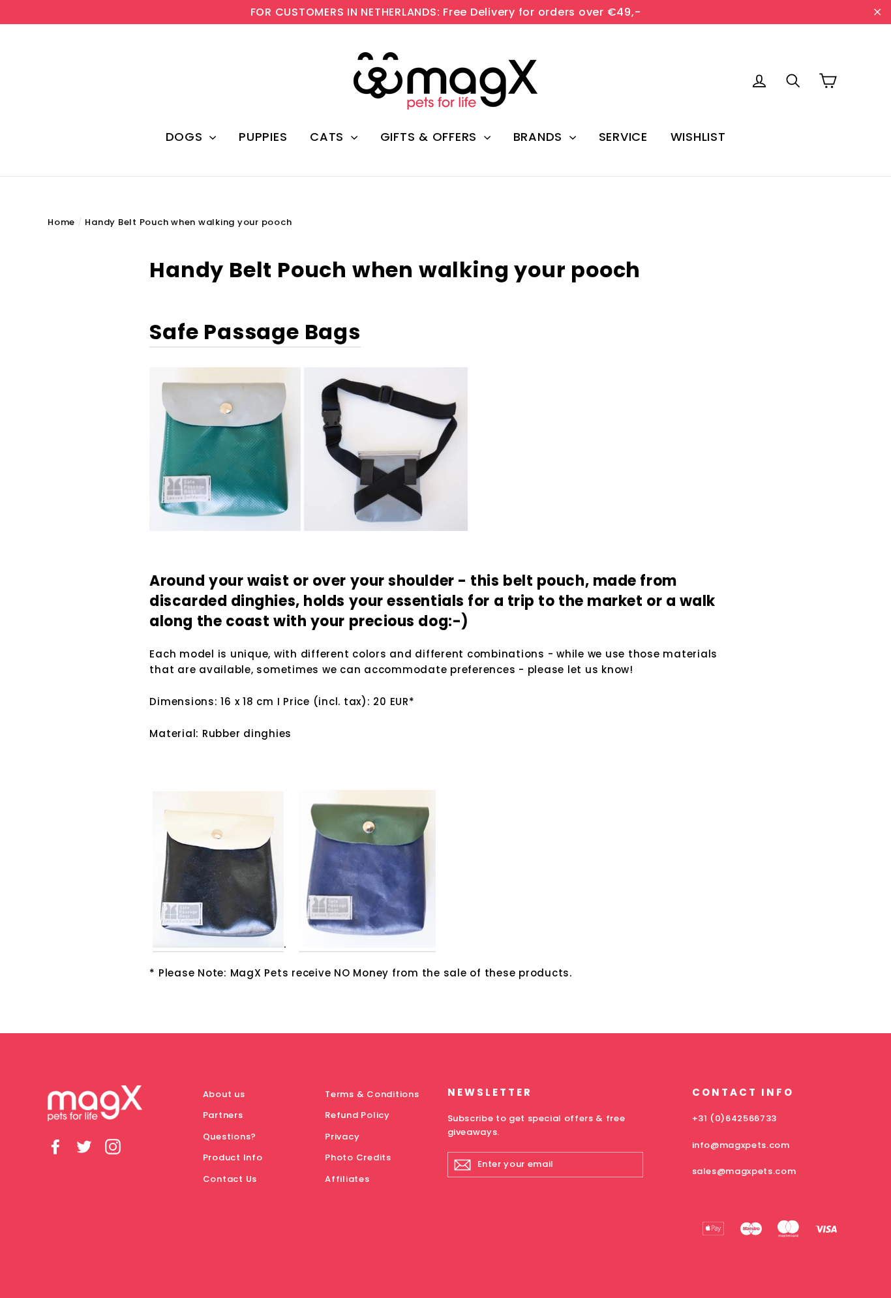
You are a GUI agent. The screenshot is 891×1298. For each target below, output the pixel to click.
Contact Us (230, 1179)
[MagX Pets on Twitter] (84, 1146)
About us (224, 1094)
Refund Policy (357, 1115)
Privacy (342, 1136)
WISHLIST (698, 136)
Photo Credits (358, 1157)
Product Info (233, 1157)
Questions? (230, 1136)
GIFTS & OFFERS (430, 136)
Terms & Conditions (372, 1094)
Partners (223, 1115)
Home (61, 222)
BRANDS (539, 136)
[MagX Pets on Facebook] (55, 1146)
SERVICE (623, 136)
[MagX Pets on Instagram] (113, 1146)
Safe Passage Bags (255, 331)
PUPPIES (263, 136)
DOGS (186, 136)
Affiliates (347, 1179)
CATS (329, 136)
